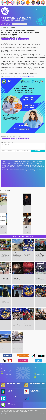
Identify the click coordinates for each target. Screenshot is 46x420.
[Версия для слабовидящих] (9, 24)
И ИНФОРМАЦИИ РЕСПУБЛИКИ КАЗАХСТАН (37, 384)
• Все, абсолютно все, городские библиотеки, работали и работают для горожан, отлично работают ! (22, 161)
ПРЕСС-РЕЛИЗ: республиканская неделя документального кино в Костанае (3, 228)
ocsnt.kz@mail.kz (40, 377)
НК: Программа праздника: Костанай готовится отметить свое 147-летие (5, 346)
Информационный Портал (35, 391)
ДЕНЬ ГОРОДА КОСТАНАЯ (27, 275)
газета (11, 397)
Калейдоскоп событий (8, 27)
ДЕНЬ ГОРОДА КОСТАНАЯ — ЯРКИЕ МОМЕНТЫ (17, 299)
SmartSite (42, 413)
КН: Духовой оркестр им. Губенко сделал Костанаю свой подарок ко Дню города (28, 323)
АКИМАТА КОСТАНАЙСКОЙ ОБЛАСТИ (14, 384)
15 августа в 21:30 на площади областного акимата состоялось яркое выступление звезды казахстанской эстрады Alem (5, 300)
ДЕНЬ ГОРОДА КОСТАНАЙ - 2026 (5, 321)
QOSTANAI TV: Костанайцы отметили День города (27, 253)
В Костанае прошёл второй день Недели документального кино (3, 208)
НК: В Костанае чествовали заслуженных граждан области (40, 322)
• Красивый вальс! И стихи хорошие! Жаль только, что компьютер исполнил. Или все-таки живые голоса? (23, 163)
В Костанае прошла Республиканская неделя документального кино (27, 208)
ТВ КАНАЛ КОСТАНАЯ (11, 391)
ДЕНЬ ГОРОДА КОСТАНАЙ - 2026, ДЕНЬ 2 (28, 299)
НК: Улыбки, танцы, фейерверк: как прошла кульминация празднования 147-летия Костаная (17, 277)
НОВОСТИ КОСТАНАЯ (34, 397)
